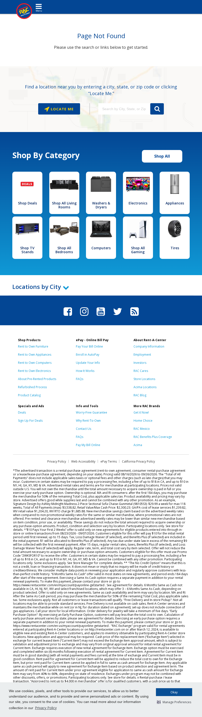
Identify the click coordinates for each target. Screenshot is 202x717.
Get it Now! (141, 412)
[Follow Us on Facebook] (68, 316)
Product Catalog (29, 395)
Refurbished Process (32, 387)
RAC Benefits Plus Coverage (153, 437)
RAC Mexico (142, 429)
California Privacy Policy (138, 461)
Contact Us (83, 429)
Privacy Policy (46, 707)
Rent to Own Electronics (34, 371)
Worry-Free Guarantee (91, 412)
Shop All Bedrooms (64, 250)
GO (157, 109)
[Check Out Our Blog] (134, 316)
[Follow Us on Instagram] (84, 316)
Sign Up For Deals (30, 420)
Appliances (175, 203)
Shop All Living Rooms (64, 205)
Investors (140, 363)
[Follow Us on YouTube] (101, 316)
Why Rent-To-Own (88, 420)
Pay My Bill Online (88, 445)
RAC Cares (141, 371)
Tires (174, 248)
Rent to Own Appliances (34, 354)
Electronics (138, 203)
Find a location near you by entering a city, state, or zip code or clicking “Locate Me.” (101, 90)
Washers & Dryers (101, 205)
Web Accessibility (83, 461)
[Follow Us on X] (117, 316)
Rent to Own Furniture (33, 346)
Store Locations (144, 379)
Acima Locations (145, 387)
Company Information (149, 346)
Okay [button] (174, 692)
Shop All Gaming (138, 250)
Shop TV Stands (27, 250)
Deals (22, 412)
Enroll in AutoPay (87, 354)
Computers (101, 248)
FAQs (79, 379)
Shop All (162, 156)
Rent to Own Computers (34, 363)
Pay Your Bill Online (89, 346)
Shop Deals (27, 203)
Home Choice (143, 420)
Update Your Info (88, 363)
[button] (174, 702)
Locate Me (62, 108)
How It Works (85, 371)
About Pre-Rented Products (37, 379)
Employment (142, 354)
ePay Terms (109, 461)
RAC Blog (140, 395)
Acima (138, 445)
